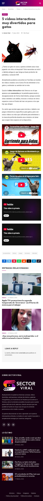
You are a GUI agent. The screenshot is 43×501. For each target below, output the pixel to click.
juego (20, 253)
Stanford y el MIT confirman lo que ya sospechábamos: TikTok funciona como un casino (27, 452)
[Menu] (3, 3)
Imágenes (26, 493)
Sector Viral (7, 33)
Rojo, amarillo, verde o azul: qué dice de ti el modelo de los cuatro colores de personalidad (28, 440)
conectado (22, 353)
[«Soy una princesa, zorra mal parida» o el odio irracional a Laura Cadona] (21, 320)
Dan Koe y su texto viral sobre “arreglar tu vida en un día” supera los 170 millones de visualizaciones (27, 464)
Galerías (33, 493)
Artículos (11, 493)
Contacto (36, 496)
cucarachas (6, 253)
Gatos (14, 253)
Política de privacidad (12, 496)
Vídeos (5, 14)
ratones (34, 253)
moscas (27, 253)
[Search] (40, 3)
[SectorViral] (21, 3)
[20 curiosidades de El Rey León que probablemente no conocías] (7, 477)
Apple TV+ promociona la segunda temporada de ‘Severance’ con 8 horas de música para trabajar (20, 303)
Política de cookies (26, 496)
